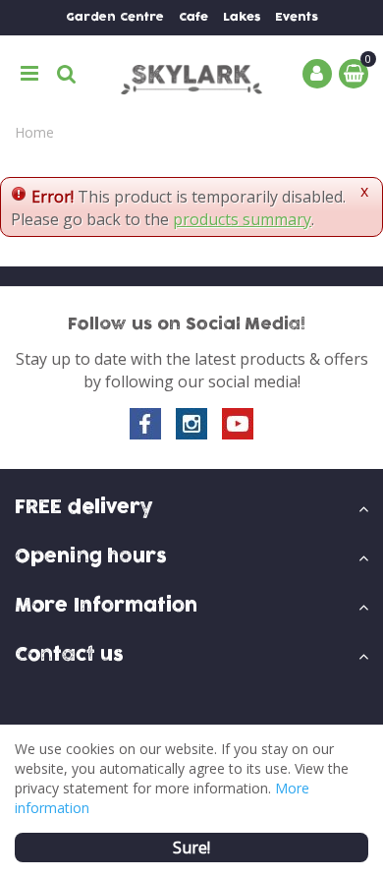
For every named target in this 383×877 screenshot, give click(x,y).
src (67, 73)
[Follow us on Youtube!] (237, 423)
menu (29, 73)
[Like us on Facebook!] (145, 423)
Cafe (193, 17)
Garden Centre (115, 17)
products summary (242, 219)
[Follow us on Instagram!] (191, 423)
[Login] (317, 73)
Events (296, 17)
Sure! (191, 847)
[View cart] (353, 73)
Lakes (241, 17)
